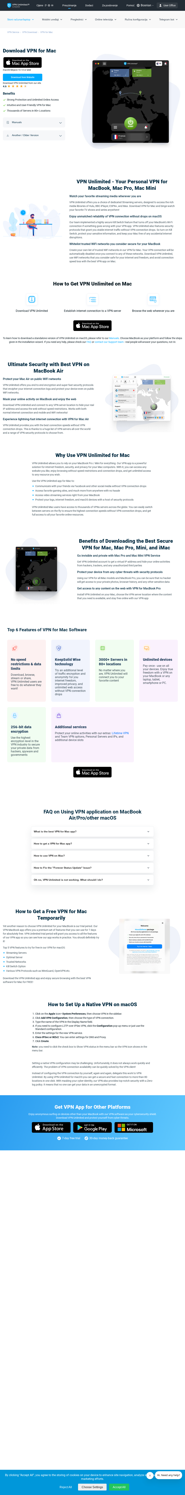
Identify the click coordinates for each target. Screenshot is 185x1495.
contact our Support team (109, 341)
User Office (170, 5)
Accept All (119, 1487)
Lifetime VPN (120, 733)
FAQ (89, 341)
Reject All (66, 1487)
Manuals (114, 338)
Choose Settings (92, 1487)
